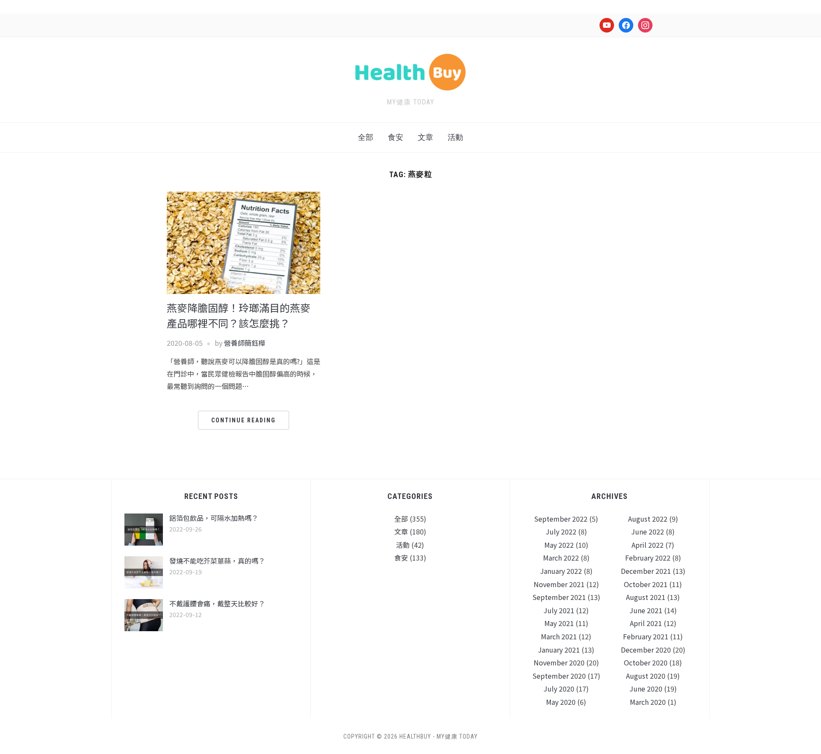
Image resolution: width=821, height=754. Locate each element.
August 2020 (645, 676)
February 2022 (647, 557)
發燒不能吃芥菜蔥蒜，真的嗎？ (217, 560)
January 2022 (561, 571)
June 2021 (645, 610)
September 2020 (559, 676)
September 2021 (559, 597)
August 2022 (647, 519)
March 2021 (559, 636)
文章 (425, 137)
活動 (455, 137)
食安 (395, 137)
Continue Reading (243, 420)
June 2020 (645, 688)
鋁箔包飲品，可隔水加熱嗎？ (213, 518)
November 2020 (559, 662)
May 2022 (559, 545)
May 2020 (561, 702)
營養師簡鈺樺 (244, 343)
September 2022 (561, 519)
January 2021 (559, 649)
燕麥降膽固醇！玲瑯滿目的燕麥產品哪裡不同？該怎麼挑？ (238, 315)
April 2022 (648, 545)
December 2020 (646, 649)
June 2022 (647, 531)
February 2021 (645, 636)
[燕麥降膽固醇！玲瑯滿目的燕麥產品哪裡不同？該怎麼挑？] (243, 242)
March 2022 (561, 557)
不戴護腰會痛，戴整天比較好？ (217, 603)
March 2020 (648, 702)
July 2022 (561, 531)
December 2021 (646, 571)
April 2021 (646, 623)
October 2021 (645, 584)
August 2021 (645, 597)
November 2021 (559, 584)
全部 (365, 137)
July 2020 (558, 688)
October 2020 (645, 662)
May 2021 (559, 623)
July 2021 (558, 610)
